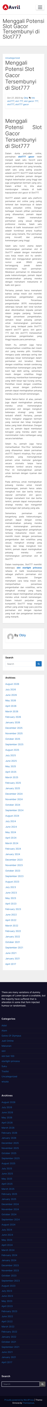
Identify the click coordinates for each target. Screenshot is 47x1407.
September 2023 (14, 876)
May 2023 (10, 898)
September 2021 (14, 947)
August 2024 (12, 815)
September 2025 (14, 744)
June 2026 (11, 695)
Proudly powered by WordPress (19, 1400)
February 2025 (13, 783)
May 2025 (10, 766)
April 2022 (10, 920)
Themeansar (28, 1403)
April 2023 (10, 903)
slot (3, 1051)
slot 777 (19, 101)
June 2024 (11, 826)
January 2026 (12, 722)
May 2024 (10, 832)
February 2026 (13, 717)
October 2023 (12, 870)
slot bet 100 (8, 1056)
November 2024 (14, 799)
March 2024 (11, 843)
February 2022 (13, 931)
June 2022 (11, 914)
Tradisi (5, 1071)
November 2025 (14, 733)
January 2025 (12, 788)
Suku (4, 1066)
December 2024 (14, 794)
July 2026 (10, 689)
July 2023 (10, 887)
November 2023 (14, 865)
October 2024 (12, 805)
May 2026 (10, 700)
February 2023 (13, 909)
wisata (5, 1081)
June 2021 (10, 953)
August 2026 (12, 684)
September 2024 (14, 810)
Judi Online (8, 1040)
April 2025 (10, 772)
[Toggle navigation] (40, 7)
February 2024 (13, 848)
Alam (4, 1030)
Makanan (6, 1046)
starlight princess (11, 1061)
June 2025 (11, 761)
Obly (26, 97)
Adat (4, 1025)
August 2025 (12, 750)
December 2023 (14, 859)
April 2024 (10, 837)
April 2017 (10, 964)
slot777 (10, 104)
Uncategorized (12, 58)
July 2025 (10, 755)
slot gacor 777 (31, 101)
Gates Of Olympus (11, 1035)
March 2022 (11, 925)
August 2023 (12, 881)
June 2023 (11, 892)
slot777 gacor (22, 104)
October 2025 (12, 739)
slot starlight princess (29, 567)
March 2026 (11, 711)
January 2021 (12, 958)
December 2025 (14, 728)
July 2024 (10, 821)
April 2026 (10, 706)
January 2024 (12, 854)
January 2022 (12, 936)
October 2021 (12, 942)
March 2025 (11, 777)
